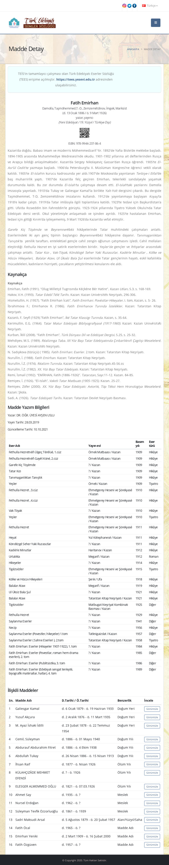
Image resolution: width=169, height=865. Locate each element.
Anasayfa (133, 49)
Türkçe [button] (151, 6)
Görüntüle (152, 708)
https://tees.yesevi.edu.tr (75, 79)
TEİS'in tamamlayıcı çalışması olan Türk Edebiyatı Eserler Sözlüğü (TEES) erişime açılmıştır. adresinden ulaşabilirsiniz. (66, 79)
